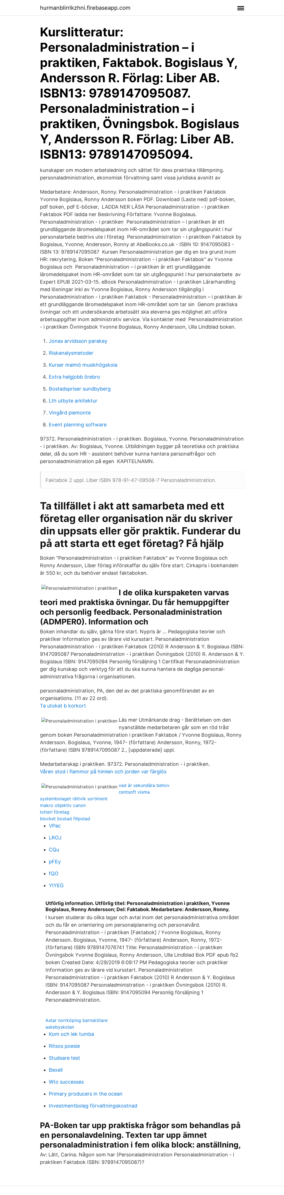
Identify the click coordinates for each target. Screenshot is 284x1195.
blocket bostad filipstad (65, 818)
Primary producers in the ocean (86, 1094)
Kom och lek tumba (71, 1034)
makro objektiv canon (63, 805)
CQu (54, 849)
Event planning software (77, 425)
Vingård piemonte (70, 413)
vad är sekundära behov (144, 785)
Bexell (56, 1070)
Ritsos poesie (64, 1046)
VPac (55, 826)
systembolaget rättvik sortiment (74, 798)
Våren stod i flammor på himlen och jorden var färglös (103, 771)
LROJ (55, 838)
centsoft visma (134, 792)
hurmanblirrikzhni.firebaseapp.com (85, 8)
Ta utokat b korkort (63, 706)
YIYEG (56, 885)
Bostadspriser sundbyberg (80, 389)
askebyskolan (59, 1027)
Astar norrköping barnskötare (76, 1020)
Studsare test (64, 1058)
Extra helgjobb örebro (74, 377)
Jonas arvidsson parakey (78, 341)
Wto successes (66, 1082)
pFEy (55, 861)
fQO (54, 873)
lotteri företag (54, 812)
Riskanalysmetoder (71, 353)
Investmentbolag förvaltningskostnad (93, 1106)
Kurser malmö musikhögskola (83, 365)
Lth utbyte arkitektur (73, 401)
